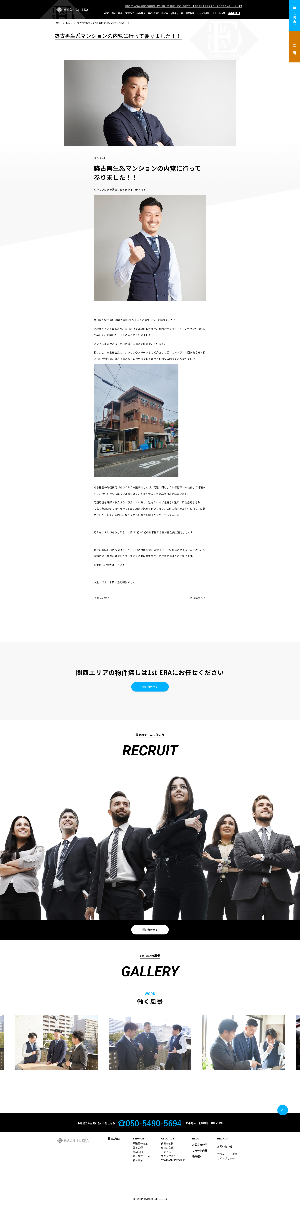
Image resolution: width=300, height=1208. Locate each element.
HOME (106, 13)
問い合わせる (150, 686)
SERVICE (129, 13)
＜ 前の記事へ (102, 597)
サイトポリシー (226, 1158)
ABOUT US (153, 13)
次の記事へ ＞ (198, 597)
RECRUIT (233, 13)
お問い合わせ (294, 18)
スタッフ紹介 (203, 13)
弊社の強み (117, 13)
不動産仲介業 (140, 1143)
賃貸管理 (138, 1147)
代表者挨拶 (167, 1143)
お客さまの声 (176, 13)
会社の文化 (167, 1147)
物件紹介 (141, 13)
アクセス (166, 1152)
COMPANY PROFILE (173, 1160)
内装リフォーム (141, 1156)
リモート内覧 (218, 13)
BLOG (164, 13)
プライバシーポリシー (229, 1154)
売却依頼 (190, 13)
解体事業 (138, 1160)
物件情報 (294, 49)
